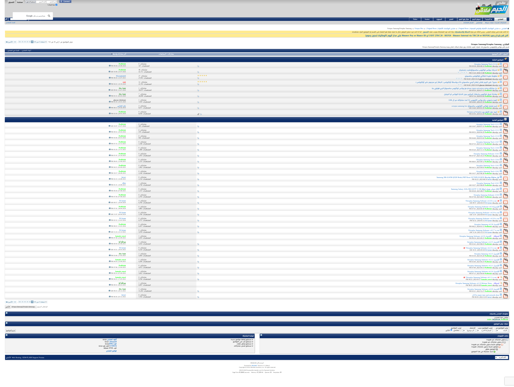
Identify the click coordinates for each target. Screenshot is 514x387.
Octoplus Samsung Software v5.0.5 (486, 153)
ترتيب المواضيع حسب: (485, 328)
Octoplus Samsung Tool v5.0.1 (488, 183)
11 (20, 42)
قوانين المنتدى (111, 350)
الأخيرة (10, 42)
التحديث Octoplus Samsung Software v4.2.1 (483, 265)
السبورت (439, 19)
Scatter (427, 19)
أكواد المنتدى (112, 339)
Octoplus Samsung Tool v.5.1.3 (487, 124)
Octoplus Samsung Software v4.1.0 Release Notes (474, 283)
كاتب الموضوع (497, 54)
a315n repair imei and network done (486, 295)
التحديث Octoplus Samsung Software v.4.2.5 (483, 242)
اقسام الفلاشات (468, 22)
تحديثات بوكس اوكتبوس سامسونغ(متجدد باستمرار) (478, 70)
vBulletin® (255, 365)
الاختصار (472, 328)
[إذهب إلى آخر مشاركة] (110, 65)
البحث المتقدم (10, 22)
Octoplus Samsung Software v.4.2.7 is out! (483, 230)
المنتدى (500, 19)
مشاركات (170, 54)
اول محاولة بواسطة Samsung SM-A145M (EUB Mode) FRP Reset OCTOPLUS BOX (468, 177)
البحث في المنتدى (13, 50)
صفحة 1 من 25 (39, 42)
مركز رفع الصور (464, 19)
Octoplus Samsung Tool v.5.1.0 (487, 136)
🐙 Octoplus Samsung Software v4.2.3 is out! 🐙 (481, 248)
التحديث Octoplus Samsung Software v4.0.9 (483, 289)
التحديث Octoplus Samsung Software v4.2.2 (483, 259)
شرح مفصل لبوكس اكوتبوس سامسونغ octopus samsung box (474, 106)
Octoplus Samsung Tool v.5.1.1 (487, 130)
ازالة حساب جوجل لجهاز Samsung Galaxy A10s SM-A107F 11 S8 (475, 189)
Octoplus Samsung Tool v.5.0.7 (487, 142)
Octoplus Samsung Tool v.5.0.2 (487, 171)
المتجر (451, 19)
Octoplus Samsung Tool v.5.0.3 (487, 165)
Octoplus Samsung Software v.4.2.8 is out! (483, 218)
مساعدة (20, 2)
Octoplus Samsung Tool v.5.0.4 (487, 159)
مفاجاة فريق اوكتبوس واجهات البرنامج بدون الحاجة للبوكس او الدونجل (470, 94)
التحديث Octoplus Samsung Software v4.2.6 (475, 236)
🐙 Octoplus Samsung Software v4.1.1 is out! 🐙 (481, 277)
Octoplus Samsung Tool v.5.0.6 (487, 148)
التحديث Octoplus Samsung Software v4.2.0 (483, 271)
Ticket (415, 19)
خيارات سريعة (489, 22)
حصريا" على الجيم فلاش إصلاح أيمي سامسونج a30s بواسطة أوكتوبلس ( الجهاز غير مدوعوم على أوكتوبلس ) (456, 82)
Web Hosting (16, 357)
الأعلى (8, 306)
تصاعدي (456, 330)
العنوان (505, 54)
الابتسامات (113, 341)
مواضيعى (479, 22)
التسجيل (11, 2)
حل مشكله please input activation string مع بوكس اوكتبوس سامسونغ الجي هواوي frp (464, 88)
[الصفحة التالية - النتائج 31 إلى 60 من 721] (15, 42)
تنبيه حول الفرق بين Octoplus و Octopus (482, 112)
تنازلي (448, 330)
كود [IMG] (113, 343)
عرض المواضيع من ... (501, 328)
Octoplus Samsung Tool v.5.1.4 (485, 64)
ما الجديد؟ (488, 19)
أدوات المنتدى (26, 50)
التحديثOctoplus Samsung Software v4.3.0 (483, 206)
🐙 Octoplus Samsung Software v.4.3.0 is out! (482, 201)
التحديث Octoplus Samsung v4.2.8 (486, 224)
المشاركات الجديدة (500, 22)
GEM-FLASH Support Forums (33, 357)
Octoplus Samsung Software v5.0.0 (486, 195)
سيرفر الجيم (476, 19)
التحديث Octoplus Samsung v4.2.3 (486, 254)
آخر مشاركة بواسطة (119, 54)
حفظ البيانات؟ (51, 5)
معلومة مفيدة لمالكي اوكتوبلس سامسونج (481, 76)
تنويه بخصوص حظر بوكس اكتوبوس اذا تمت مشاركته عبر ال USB (473, 100)
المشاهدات (162, 54)
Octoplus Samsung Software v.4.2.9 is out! (483, 212)
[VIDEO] (113, 345)
